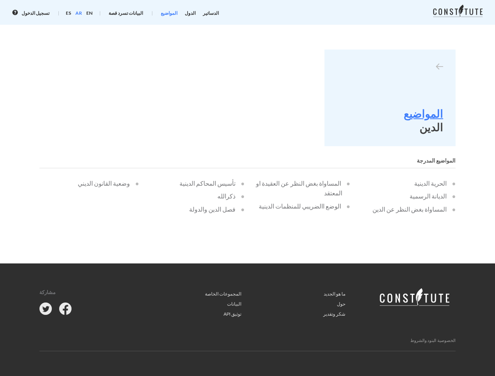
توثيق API (232, 314)
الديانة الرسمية (428, 196)
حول (341, 304)
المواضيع (169, 13)
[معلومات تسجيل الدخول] (15, 12)
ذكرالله (226, 196)
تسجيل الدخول (35, 13)
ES (68, 13)
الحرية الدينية (430, 183)
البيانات (234, 304)
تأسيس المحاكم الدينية (207, 183)
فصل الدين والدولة (212, 209)
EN (89, 13)
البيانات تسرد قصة (126, 13)
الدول (190, 13)
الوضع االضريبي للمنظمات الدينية (300, 206)
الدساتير (211, 13)
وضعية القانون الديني (104, 183)
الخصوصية (446, 340)
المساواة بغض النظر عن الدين (409, 209)
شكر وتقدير (334, 314)
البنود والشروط (423, 340)
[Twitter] (45, 309)
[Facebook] (65, 309)
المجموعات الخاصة (223, 294)
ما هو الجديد (334, 294)
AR (78, 13)
